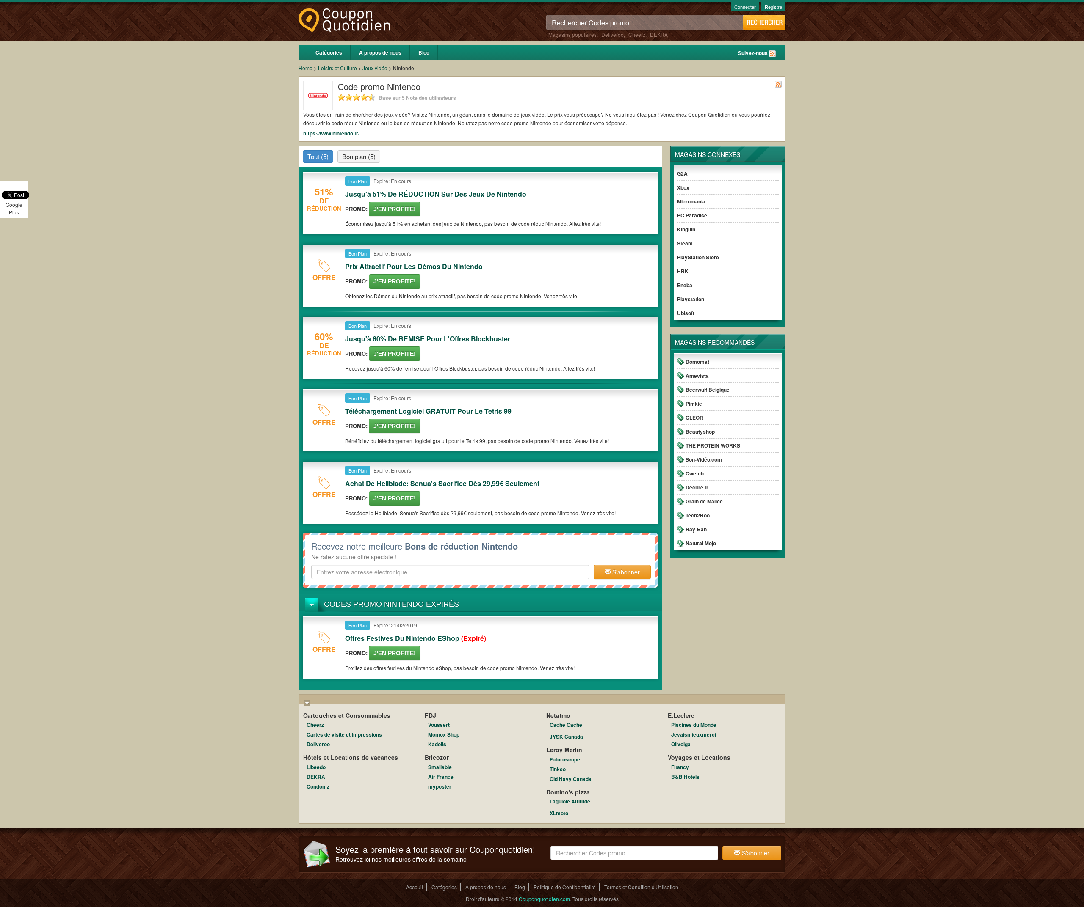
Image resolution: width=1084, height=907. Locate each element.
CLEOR (694, 417)
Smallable (440, 767)
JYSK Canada (566, 736)
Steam (685, 243)
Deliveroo (612, 34)
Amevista (697, 375)
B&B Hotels (685, 777)
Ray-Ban (696, 529)
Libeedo (316, 767)
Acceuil (414, 887)
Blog (423, 52)
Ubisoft (685, 313)
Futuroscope (565, 759)
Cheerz (636, 34)
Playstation (690, 299)
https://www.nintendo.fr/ (331, 133)
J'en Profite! (394, 209)
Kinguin (686, 229)
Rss (772, 53)
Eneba (684, 285)
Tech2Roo (698, 515)
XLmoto (559, 813)
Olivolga (681, 744)
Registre (773, 6)
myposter (439, 786)
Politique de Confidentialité (565, 887)
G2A (682, 173)
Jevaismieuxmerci (693, 734)
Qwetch (695, 473)
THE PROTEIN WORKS (713, 445)
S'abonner (625, 572)
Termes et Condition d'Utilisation (641, 887)
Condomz (318, 786)
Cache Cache (566, 724)
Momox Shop (443, 734)
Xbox (683, 187)
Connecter (745, 6)
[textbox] (450, 572)
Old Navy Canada (571, 779)
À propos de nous (380, 52)
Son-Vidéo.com (704, 459)
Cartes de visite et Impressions (344, 734)
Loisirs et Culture (337, 67)
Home (305, 67)
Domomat (697, 362)
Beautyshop (700, 431)
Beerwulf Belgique (708, 389)
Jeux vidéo (374, 67)
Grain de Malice (704, 501)
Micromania (691, 201)
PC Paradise (692, 215)
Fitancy (680, 767)
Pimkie (694, 403)
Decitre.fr (697, 487)
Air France (441, 777)
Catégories (328, 52)
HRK (683, 271)
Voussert (439, 724)
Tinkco (558, 769)
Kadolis (437, 744)
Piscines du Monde (693, 724)
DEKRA (659, 34)
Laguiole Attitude (570, 801)
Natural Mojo (701, 543)
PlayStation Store (698, 257)
